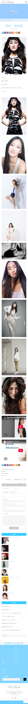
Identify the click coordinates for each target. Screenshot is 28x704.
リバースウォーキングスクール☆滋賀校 (9, 613)
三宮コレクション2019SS (13, 577)
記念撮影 (3, 663)
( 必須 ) (5, 499)
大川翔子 (11, 569)
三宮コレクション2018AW (14, 537)
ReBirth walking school (10, 469)
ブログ (15, 663)
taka (10, 585)
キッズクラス (16, 654)
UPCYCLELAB (12, 545)
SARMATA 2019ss (5, 626)
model (4, 471)
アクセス (15, 662)
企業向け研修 (16, 656)
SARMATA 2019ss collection (7, 623)
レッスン (15, 649)
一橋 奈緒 (8, 479)
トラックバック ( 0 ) (5, 488)
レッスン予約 (4, 671)
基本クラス (16, 651)
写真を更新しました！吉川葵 (20, 480)
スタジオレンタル (4, 662)
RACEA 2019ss (12, 561)
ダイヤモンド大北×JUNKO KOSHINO (8, 630)
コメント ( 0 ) (16, 488)
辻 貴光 (11, 553)
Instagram (5, 91)
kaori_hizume (5, 473)
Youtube (3, 609)
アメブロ (15, 665)
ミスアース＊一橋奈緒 (6, 616)
